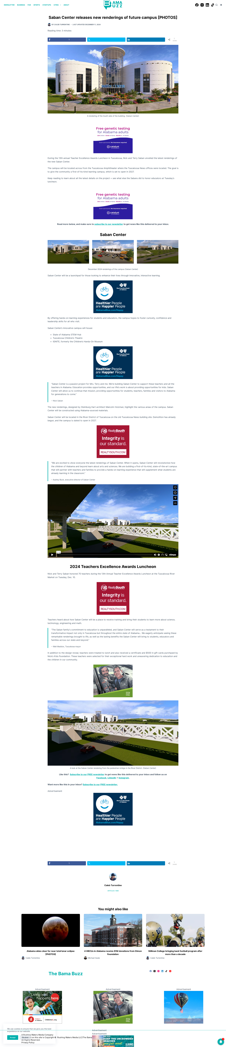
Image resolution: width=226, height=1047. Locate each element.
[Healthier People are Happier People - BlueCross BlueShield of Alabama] (113, 296)
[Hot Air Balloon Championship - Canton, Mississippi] (183, 1007)
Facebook (101, 777)
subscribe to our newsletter (108, 224)
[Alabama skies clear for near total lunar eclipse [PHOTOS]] (50, 930)
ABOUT (66, 5)
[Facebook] (197, 5)
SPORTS (36, 5)
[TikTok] (212, 5)
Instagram (124, 777)
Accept (13, 1037)
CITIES (56, 5)
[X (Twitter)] (155, 971)
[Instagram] (202, 5)
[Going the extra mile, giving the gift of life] (113, 680)
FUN (29, 5)
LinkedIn (112, 777)
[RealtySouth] (113, 441)
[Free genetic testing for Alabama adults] (113, 136)
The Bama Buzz (66, 973)
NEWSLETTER (9, 5)
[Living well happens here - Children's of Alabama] (42, 1007)
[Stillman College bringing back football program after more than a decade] (175, 930)
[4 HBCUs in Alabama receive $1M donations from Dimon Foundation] (113, 930)
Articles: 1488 (113, 891)
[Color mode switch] (221, 5)
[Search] (216, 5)
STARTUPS (47, 5)
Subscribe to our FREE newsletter (87, 774)
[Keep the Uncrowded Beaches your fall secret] (113, 1041)
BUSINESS (21, 5)
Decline (25, 1037)
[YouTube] (170, 971)
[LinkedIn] (207, 5)
